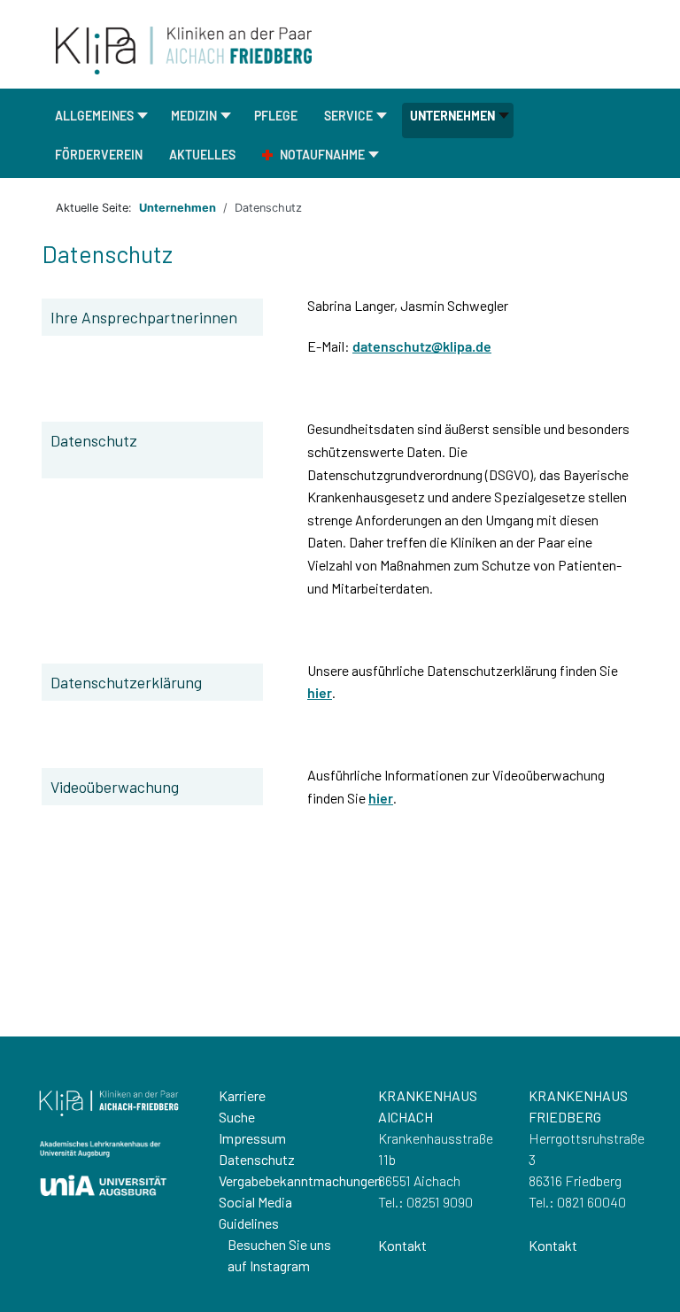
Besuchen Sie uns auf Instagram (279, 1255)
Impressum (252, 1138)
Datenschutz (257, 1159)
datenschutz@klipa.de (421, 346)
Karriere (242, 1095)
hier (319, 692)
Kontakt (402, 1245)
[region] (340, 1174)
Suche (237, 1116)
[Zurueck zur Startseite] (184, 49)
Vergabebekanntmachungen (300, 1180)
